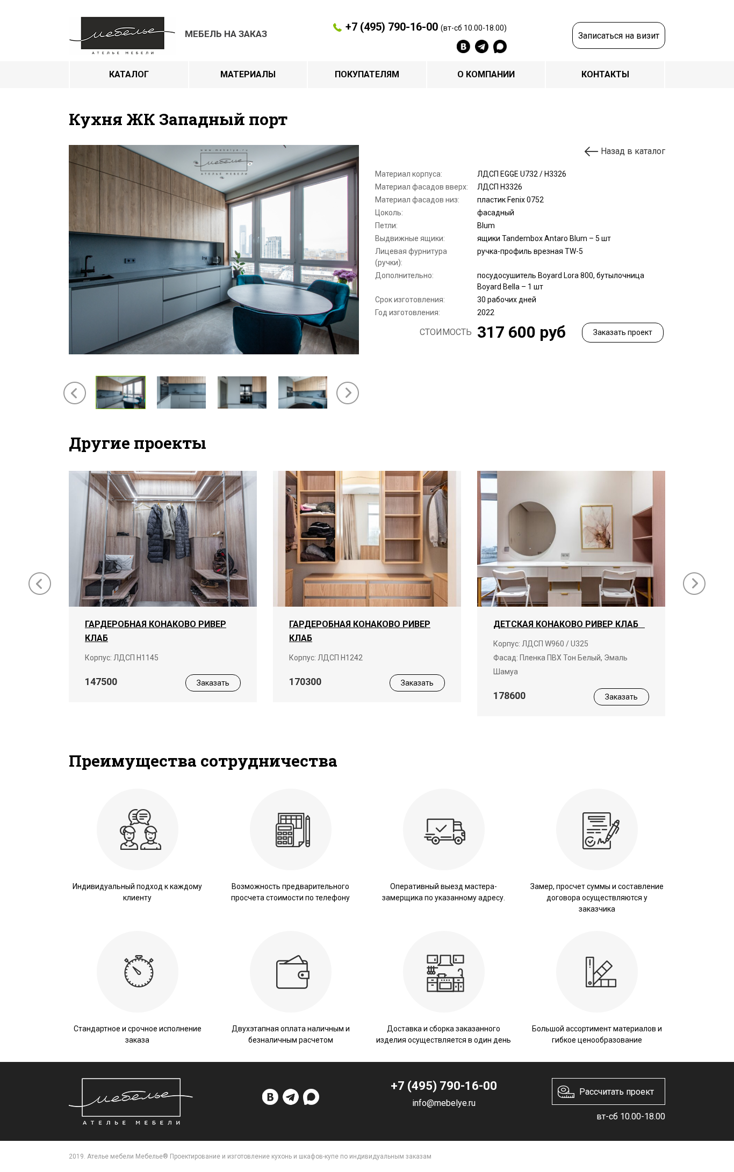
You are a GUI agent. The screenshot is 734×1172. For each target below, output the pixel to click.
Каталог (129, 74)
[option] (214, 249)
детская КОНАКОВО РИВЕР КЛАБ (569, 624)
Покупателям (367, 74)
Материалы (248, 74)
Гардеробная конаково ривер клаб (155, 631)
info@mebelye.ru (444, 1103)
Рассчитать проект (616, 1092)
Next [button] (347, 393)
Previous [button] (74, 393)
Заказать (213, 683)
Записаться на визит (618, 36)
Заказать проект (622, 332)
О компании (486, 74)
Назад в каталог (633, 151)
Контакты (605, 74)
